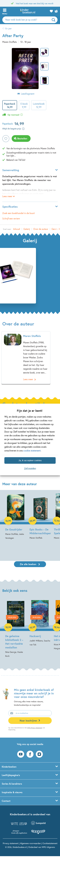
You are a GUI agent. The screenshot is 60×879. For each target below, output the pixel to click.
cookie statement (32, 450)
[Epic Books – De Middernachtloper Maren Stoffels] (40, 516)
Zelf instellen (30, 468)
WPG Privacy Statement (34, 728)
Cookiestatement (50, 843)
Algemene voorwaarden (30, 843)
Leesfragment (27, 93)
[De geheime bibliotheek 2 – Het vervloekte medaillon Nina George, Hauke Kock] (15, 629)
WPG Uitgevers (48, 847)
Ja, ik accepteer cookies (30, 460)
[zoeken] (54, 19)
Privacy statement (10, 843)
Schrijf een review (11, 218)
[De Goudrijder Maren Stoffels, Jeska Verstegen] (15, 516)
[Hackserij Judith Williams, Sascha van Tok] (40, 623)
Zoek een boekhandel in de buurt (18, 213)
